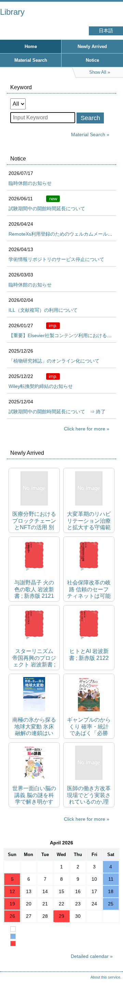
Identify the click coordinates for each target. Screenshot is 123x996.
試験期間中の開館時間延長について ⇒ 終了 (57, 411)
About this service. (106, 977)
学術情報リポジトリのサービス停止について (56, 259)
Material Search (30, 60)
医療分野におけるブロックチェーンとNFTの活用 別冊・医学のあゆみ (34, 521)
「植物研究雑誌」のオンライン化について (54, 361)
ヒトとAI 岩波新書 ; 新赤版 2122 (89, 654)
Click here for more (84, 428)
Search (90, 118)
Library (12, 11)
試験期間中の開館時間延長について (47, 208)
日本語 (106, 30)
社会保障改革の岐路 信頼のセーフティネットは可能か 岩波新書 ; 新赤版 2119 (89, 589)
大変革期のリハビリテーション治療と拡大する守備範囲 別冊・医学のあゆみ (89, 521)
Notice (92, 60)
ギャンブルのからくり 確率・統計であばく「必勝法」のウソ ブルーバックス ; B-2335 (89, 726)
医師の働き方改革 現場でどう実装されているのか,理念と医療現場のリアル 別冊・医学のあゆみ (89, 795)
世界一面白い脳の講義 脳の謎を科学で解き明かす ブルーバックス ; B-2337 (34, 795)
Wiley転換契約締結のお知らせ (41, 386)
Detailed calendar (90, 956)
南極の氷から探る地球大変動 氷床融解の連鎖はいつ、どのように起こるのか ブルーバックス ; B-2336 (34, 726)
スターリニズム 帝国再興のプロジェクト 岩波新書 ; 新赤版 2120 (34, 658)
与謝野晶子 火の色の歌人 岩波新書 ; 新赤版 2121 (34, 589)
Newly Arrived (92, 46)
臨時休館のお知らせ (30, 183)
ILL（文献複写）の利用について (43, 310)
